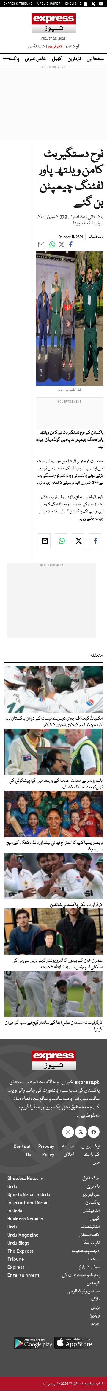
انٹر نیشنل (91, 1210)
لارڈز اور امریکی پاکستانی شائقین (76, 905)
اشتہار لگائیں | (38, 46)
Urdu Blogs (18, 1243)
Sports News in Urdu (28, 1194)
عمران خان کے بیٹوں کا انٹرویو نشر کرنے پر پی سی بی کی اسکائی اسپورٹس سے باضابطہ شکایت (57, 964)
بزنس (95, 1307)
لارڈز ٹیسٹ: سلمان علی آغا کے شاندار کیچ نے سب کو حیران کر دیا (54, 1026)
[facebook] (95, 540)
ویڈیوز (95, 1315)
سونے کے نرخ (89, 1267)
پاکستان (12, 59)
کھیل (57, 59)
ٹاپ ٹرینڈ (92, 1243)
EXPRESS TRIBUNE (18, 3)
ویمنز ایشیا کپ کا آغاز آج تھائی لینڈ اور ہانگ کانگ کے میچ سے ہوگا (54, 846)
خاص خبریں (35, 59)
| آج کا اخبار (71, 46)
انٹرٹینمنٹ (90, 1227)
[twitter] (78, 540)
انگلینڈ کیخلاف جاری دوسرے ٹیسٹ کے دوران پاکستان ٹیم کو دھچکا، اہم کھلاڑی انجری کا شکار (54, 722)
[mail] (44, 540)
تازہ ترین (74, 59)
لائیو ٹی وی (55, 46)
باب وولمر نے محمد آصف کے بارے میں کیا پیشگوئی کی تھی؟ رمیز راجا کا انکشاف (56, 784)
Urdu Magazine (23, 1235)
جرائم (95, 1323)
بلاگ (95, 1299)
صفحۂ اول (95, 59)
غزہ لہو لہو (91, 1194)
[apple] (73, 1345)
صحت (94, 1259)
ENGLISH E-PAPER (79, 3)
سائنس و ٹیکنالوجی (83, 1291)
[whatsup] (61, 540)
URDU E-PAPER (49, 3)
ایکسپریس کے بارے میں (90, 1154)
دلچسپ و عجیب (86, 1251)
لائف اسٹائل (89, 1235)
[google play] (33, 1345)
